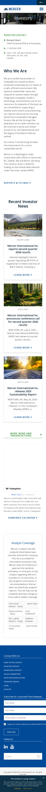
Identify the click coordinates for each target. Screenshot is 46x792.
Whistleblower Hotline (14, 678)
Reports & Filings (16, 183)
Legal (6, 685)
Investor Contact (12, 666)
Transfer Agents (11, 682)
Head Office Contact (13, 662)
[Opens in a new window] (7, 747)
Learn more (22, 275)
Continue (17, 788)
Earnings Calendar (21, 518)
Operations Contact (13, 670)
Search (38, 756)
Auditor (7, 689)
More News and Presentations (21, 434)
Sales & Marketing (12, 674)
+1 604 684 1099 (14, 48)
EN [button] (40, 3)
